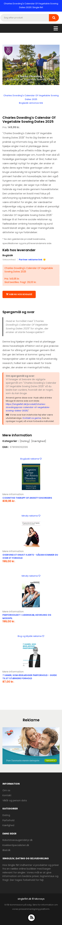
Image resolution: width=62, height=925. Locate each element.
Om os (6, 790)
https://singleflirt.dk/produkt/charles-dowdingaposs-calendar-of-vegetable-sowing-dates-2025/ (28, 407)
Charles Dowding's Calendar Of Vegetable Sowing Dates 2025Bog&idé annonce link (31, 99)
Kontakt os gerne (32, 418)
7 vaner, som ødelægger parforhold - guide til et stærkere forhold (29, 677)
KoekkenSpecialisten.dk (15, 845)
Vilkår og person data (14, 800)
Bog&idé (7, 255)
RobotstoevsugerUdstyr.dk (17, 840)
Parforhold (8, 820)
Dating (6, 815)
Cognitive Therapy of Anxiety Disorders (27, 497)
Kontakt (6, 795)
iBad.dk (6, 850)
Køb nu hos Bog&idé (20, 294)
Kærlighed (8, 825)
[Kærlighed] (38, 441)
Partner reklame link (30, 259)
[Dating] (25, 441)
